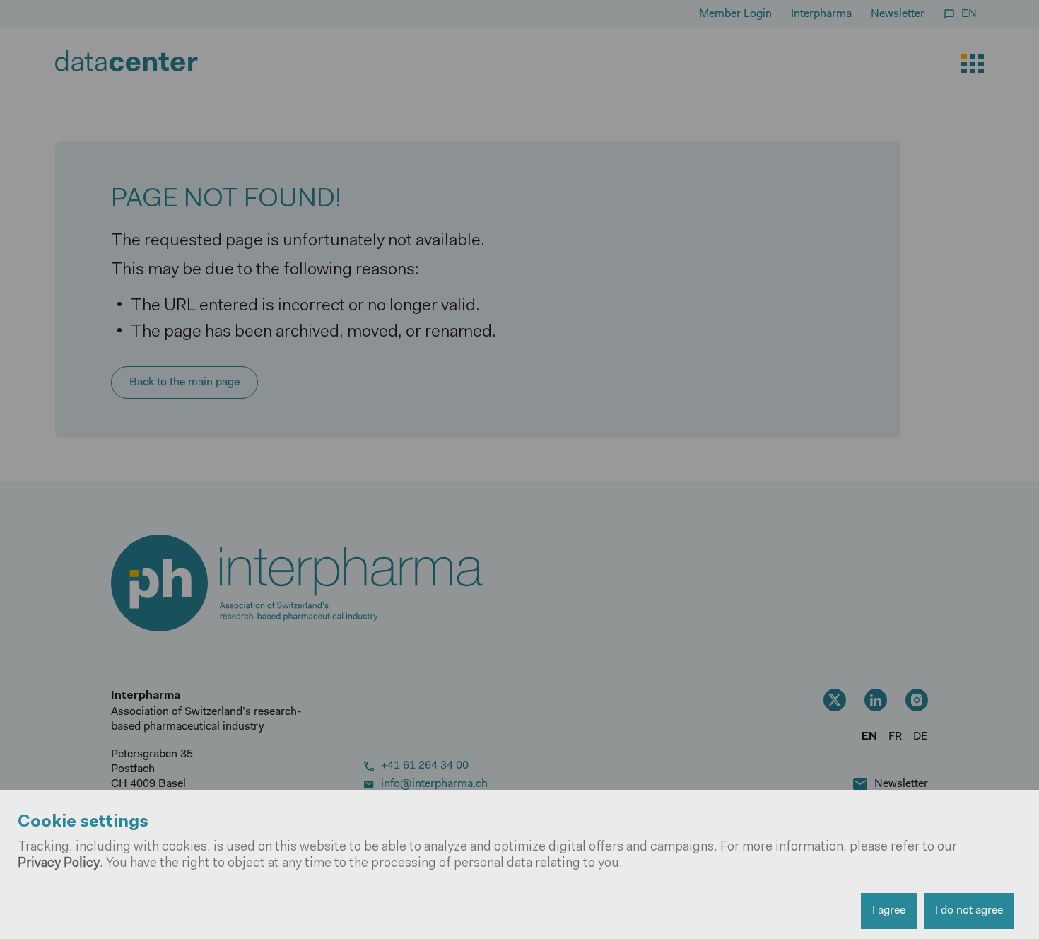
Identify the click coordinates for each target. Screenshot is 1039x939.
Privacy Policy (59, 863)
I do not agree (969, 910)
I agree (888, 910)
